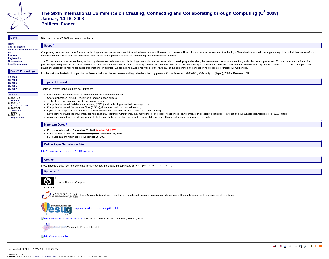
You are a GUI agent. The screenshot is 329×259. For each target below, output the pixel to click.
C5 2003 (12, 77)
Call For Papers (16, 46)
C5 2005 (12, 83)
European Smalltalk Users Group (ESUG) (95, 208)
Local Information (17, 64)
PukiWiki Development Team (45, 256)
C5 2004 (12, 80)
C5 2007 (12, 89)
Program (13, 55)
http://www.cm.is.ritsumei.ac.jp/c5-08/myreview (67, 151)
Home (11, 44)
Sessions (16, 110)
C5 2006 (12, 86)
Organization (15, 61)
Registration (14, 58)
